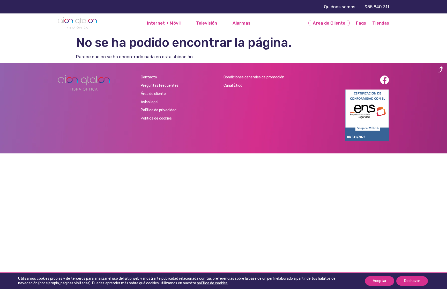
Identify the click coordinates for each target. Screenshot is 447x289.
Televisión (206, 23)
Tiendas (380, 23)
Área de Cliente (329, 23)
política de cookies (212, 283)
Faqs (361, 23)
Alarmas (241, 23)
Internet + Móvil (164, 23)
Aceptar (379, 281)
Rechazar (412, 281)
